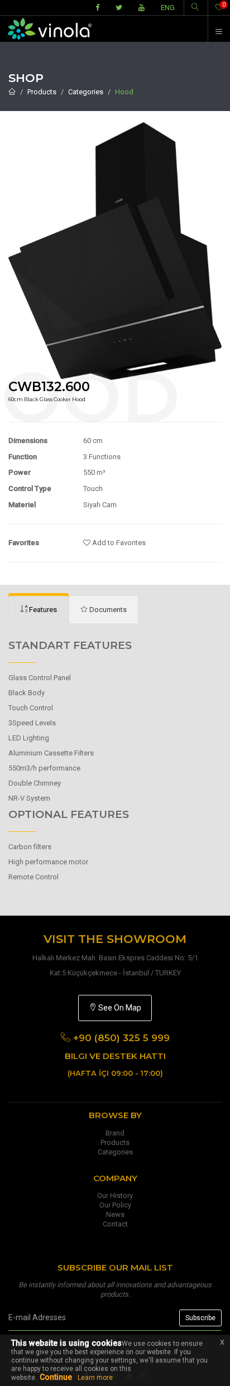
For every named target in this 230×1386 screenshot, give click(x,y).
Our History (115, 1195)
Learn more (95, 1378)
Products (41, 92)
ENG (168, 7)
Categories (85, 92)
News (115, 1214)
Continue (56, 1377)
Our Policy (115, 1205)
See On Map (119, 1007)
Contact (115, 1224)
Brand (115, 1133)
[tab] (38, 610)
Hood (124, 92)
